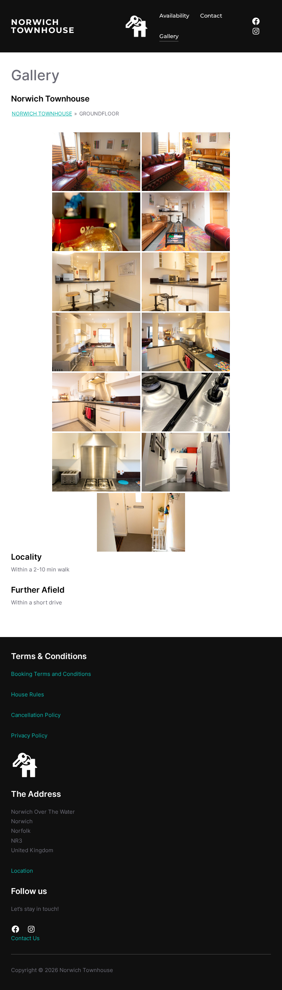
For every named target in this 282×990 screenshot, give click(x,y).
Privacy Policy (29, 735)
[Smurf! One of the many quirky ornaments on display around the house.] (96, 221)
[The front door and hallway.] (141, 522)
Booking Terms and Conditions (51, 674)
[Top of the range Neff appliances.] (186, 402)
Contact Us (25, 938)
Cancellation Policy (36, 715)
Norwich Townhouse (43, 26)
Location (22, 871)
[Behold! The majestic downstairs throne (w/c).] (186, 462)
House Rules (27, 694)
